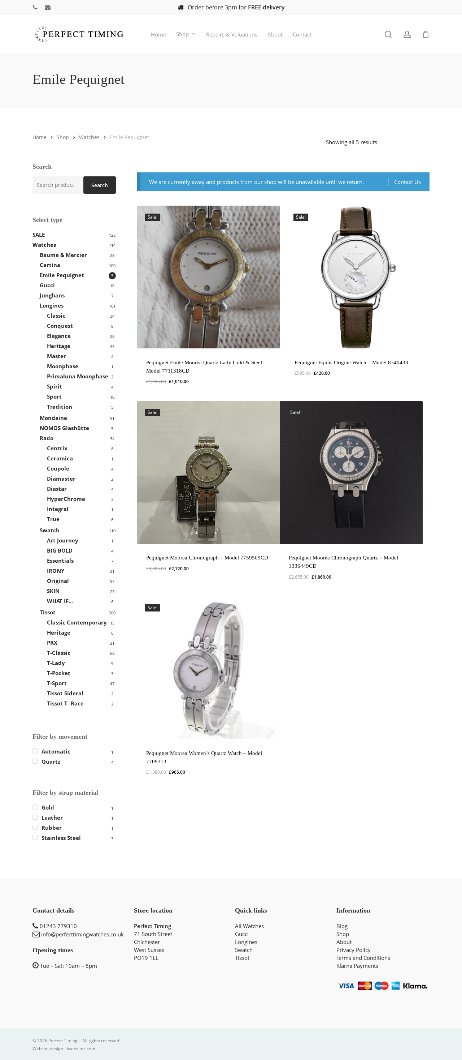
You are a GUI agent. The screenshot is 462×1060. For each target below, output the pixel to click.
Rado (46, 438)
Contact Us (407, 181)
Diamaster (61, 478)
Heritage (58, 345)
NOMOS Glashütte (64, 428)
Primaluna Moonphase (77, 376)
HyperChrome (66, 498)
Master (56, 356)
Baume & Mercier (63, 254)
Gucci (47, 285)
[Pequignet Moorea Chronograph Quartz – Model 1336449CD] (351, 472)
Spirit (54, 386)
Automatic (56, 751)
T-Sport (57, 683)
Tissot (48, 612)
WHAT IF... (60, 601)
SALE (38, 234)
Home (39, 137)
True (53, 519)
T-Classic (58, 652)
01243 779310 (58, 926)
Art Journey (62, 540)
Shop (63, 137)
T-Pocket (58, 673)
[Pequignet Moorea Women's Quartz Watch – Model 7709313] (208, 667)
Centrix (57, 448)
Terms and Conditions (363, 957)
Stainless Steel (61, 837)
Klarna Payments (357, 965)
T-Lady (56, 662)
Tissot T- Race (65, 703)
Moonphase (62, 366)
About (344, 941)
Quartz (51, 761)
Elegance (59, 335)
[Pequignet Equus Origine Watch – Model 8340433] (357, 277)
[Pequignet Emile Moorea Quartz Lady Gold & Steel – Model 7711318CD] (208, 277)
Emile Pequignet (62, 275)
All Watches (249, 926)
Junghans (52, 295)
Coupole (58, 468)
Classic (56, 315)
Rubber (52, 827)
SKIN (53, 591)
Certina (50, 265)
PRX (52, 642)
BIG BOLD (60, 550)
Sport (54, 396)
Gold (48, 807)
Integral (58, 508)
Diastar (57, 488)
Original (58, 580)
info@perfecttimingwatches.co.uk (82, 934)
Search (99, 185)
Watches (89, 137)
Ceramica (60, 458)
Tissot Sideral (65, 693)
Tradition (59, 406)
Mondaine (53, 417)
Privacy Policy (353, 949)
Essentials (60, 560)
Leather (52, 817)
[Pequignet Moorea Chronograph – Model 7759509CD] (208, 472)
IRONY (55, 570)
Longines (52, 305)
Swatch (50, 530)
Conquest (60, 325)
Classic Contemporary (77, 622)
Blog (342, 926)
